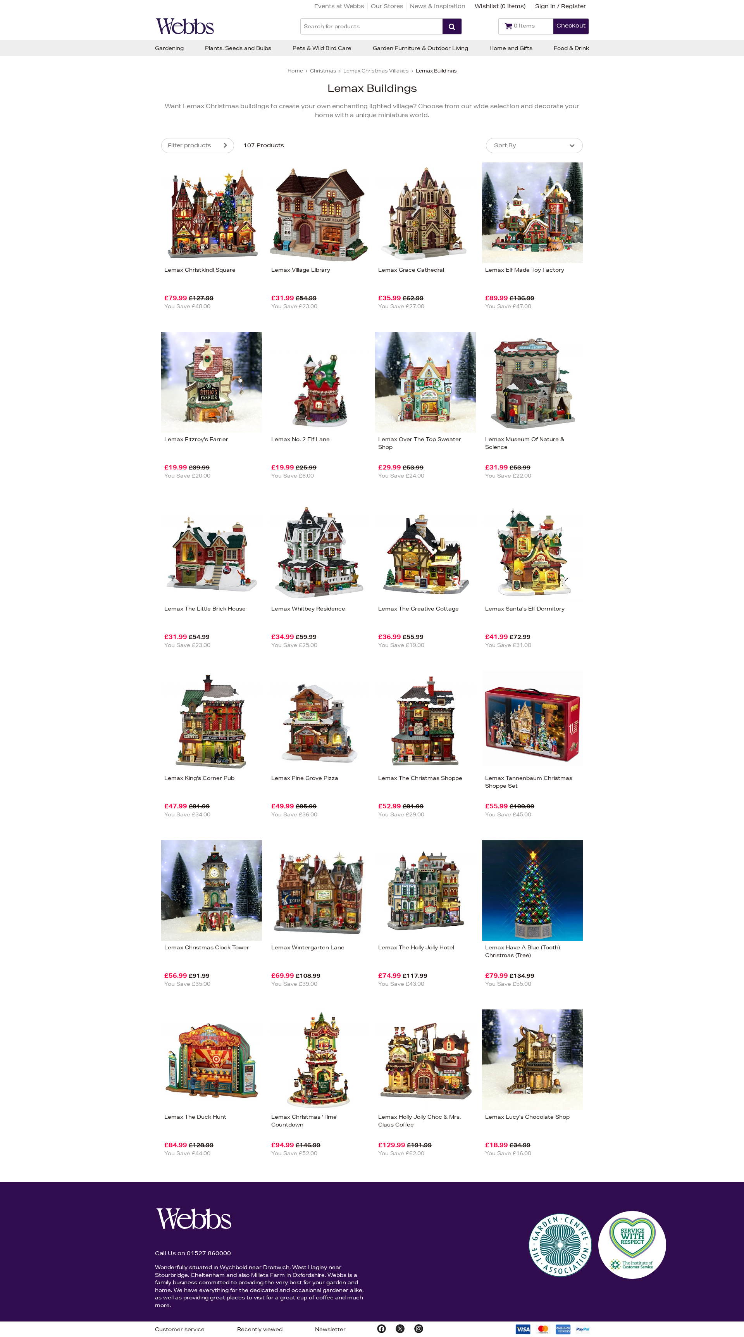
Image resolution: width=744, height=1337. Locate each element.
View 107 (129, 333)
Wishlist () (500, 6)
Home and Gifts (510, 48)
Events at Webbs (339, 6)
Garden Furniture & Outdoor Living (420, 48)
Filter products (189, 145)
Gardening (169, 48)
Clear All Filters (77, 333)
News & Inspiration (437, 6)
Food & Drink (571, 48)
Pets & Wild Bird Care (322, 48)
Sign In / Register (560, 6)
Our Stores (387, 6)
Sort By (505, 145)
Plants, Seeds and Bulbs (238, 48)
